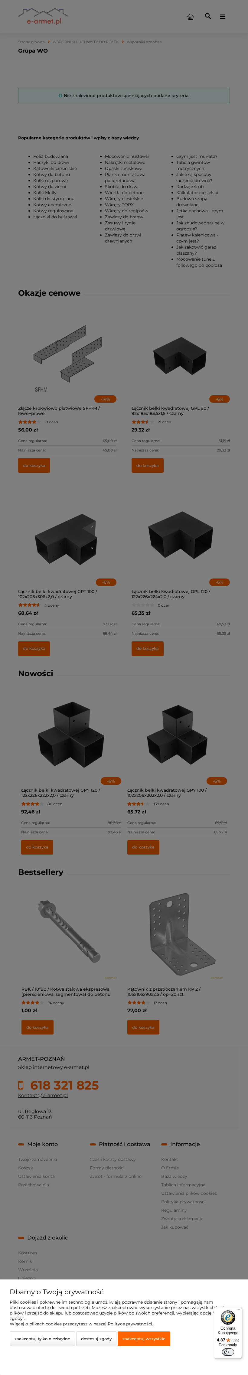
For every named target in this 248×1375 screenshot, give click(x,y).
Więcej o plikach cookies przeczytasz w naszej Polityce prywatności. (81, 1324)
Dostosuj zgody (96, 1338)
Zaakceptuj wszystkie (143, 1338)
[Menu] (238, 1310)
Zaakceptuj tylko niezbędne (42, 1338)
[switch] (228, 1352)
